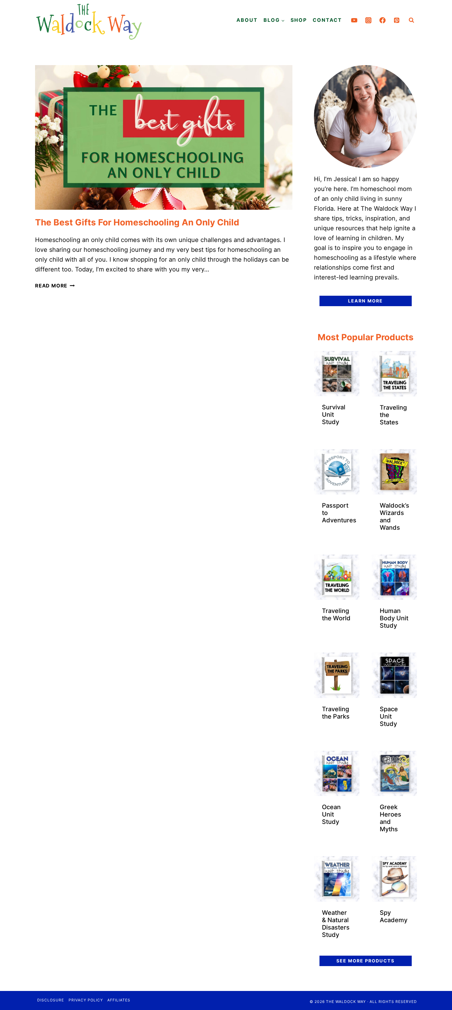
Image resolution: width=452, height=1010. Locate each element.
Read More (55, 286)
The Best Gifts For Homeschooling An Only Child (137, 222)
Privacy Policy (86, 1000)
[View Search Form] (411, 20)
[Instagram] (368, 20)
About (247, 20)
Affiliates (118, 1000)
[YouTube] (354, 20)
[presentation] (163, 137)
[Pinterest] (397, 20)
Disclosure (50, 1000)
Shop (299, 20)
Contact (327, 20)
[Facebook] (382, 20)
